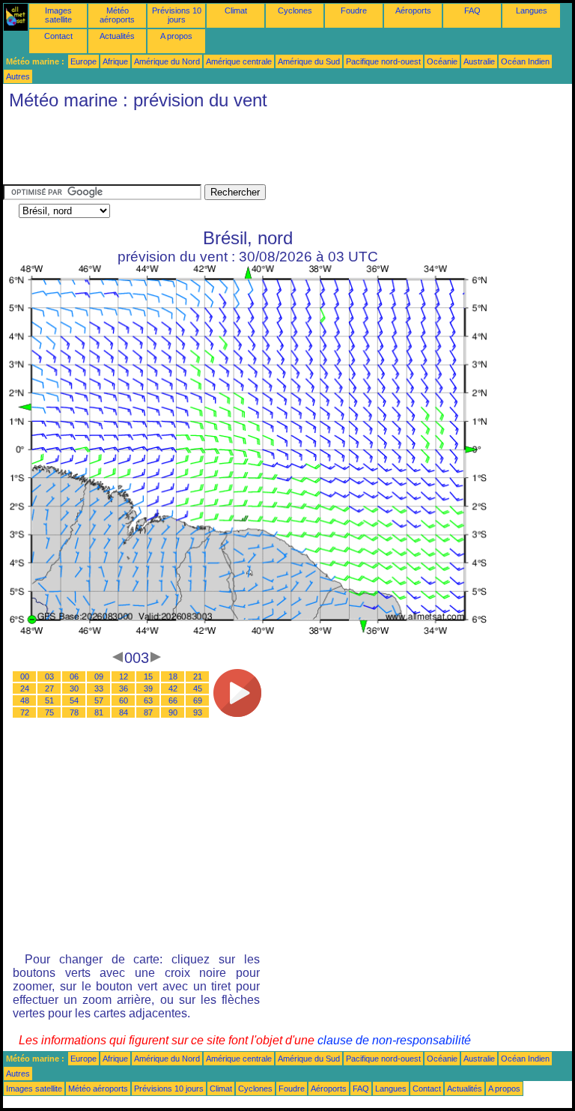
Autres (18, 76)
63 (148, 700)
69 (197, 700)
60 (123, 700)
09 (98, 676)
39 (148, 688)
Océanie (442, 61)
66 (172, 700)
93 (197, 712)
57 (98, 700)
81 (98, 712)
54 (74, 700)
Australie (479, 61)
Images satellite (58, 15)
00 (24, 676)
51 (49, 700)
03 (49, 676)
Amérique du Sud (309, 61)
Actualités (117, 35)
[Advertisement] (275, 150)
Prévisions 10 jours (176, 15)
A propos (176, 35)
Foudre (354, 10)
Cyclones (295, 10)
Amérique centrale (239, 61)
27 (49, 688)
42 (172, 688)
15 (148, 676)
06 (74, 676)
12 (123, 676)
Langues (531, 10)
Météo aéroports (117, 15)
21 (197, 676)
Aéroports (413, 10)
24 (24, 688)
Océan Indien (525, 61)
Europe (83, 61)
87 (148, 712)
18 (172, 676)
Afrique (115, 61)
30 (74, 688)
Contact (58, 35)
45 (197, 688)
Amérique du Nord (167, 61)
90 (172, 712)
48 (24, 700)
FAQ (472, 10)
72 (24, 712)
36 (123, 688)
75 (49, 712)
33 (98, 688)
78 (74, 712)
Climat (236, 10)
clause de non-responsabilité (394, 1040)
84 (123, 712)
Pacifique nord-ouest (383, 61)
